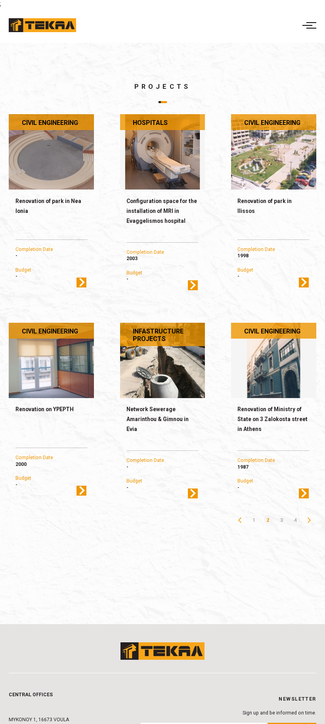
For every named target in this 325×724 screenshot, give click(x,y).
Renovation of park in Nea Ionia (48, 206)
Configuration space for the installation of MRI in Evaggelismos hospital (161, 211)
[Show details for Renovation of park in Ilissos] (273, 152)
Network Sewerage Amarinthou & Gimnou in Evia (157, 419)
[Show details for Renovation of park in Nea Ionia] (51, 152)
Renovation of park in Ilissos (264, 206)
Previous (240, 520)
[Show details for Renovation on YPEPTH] (51, 360)
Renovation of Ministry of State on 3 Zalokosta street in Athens (272, 419)
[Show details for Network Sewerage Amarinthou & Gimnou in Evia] (162, 360)
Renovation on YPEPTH (44, 409)
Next (309, 520)
